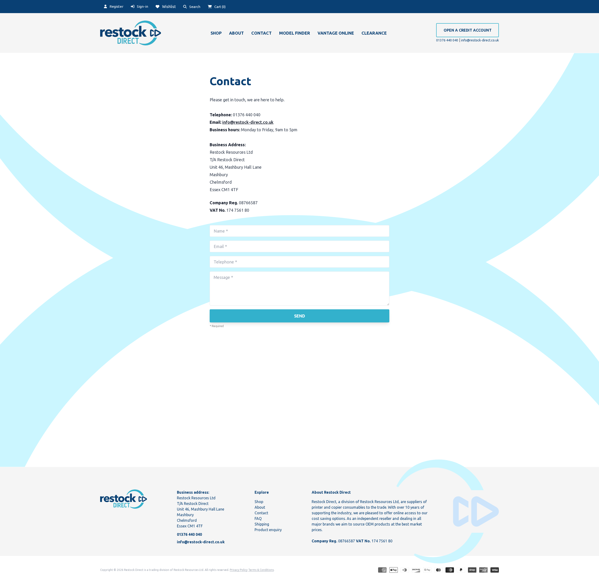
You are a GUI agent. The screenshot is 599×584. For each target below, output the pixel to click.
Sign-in (142, 6)
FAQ (258, 518)
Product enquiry (268, 530)
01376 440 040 (447, 40)
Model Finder (294, 33)
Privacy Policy (239, 569)
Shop (216, 33)
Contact (261, 33)
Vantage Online (336, 33)
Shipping (262, 524)
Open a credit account (468, 30)
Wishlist (168, 6)
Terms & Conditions (261, 569)
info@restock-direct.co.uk (480, 40)
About (236, 33)
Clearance (374, 33)
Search (194, 7)
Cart (220, 7)
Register (116, 6)
